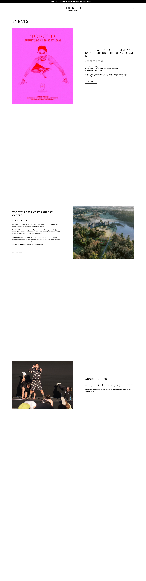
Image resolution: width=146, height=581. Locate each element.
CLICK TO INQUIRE (17, 252)
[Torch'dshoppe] (73, 8)
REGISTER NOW (89, 81)
